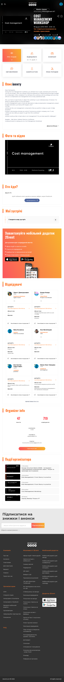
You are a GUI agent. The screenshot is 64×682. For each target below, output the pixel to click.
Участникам (7, 562)
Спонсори (26, 643)
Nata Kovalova (19, 330)
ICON (32, 429)
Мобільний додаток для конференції (49, 561)
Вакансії (6, 569)
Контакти (6, 559)
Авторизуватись (31, 200)
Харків (15, 368)
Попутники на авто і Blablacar (29, 613)
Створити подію (8, 595)
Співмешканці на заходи (31, 592)
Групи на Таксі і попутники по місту (31, 618)
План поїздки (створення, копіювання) (31, 630)
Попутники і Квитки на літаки (30, 608)
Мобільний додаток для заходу (49, 556)
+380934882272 (32, 436)
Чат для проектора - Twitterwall (29, 582)
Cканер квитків (28, 564)
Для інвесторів (8, 566)
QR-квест (26, 571)
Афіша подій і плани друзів (31, 555)
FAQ (5, 627)
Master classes (41, 9)
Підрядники (27, 567)
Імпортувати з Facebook (10, 602)
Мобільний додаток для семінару (49, 582)
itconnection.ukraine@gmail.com (32, 442)
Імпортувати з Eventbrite (11, 598)
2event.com (6, 679)
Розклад (25, 655)
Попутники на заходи (30, 598)
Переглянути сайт (32, 448)
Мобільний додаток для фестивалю (49, 572)
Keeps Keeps (45, 292)
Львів (15, 294)
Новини (5, 573)
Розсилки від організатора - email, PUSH (31, 651)
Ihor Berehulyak (46, 330)
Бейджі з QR (27, 574)
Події (18, 459)
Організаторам (8, 610)
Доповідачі (26, 640)
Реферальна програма (30, 659)
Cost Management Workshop (16, 308)
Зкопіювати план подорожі (20, 323)
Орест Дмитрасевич (21, 292)
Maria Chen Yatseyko (47, 365)
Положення (7, 617)
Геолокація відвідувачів (30, 595)
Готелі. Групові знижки (30, 623)
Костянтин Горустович (18, 365)
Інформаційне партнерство (12, 614)
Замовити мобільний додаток (9, 606)
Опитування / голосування (31, 647)
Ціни (4, 591)
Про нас (5, 555)
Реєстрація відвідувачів (30, 626)
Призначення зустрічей (30, 578)
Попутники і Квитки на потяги (30, 603)
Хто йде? (11, 186)
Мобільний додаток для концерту (49, 567)
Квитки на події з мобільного (28, 560)
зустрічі (14, 210)
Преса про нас (7, 576)
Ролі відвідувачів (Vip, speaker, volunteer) (30, 635)
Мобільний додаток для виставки (49, 577)
